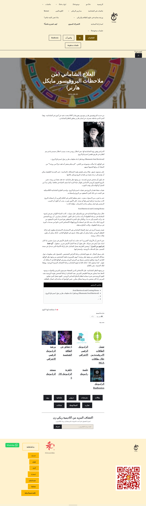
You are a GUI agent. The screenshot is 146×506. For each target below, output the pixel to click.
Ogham (33, 486)
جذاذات (59, 405)
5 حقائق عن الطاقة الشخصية (66, 350)
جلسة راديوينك (84, 371)
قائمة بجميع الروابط (30, 493)
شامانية (59, 398)
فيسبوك (33, 455)
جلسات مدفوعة (73, 45)
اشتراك (58, 426)
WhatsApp (11, 445)
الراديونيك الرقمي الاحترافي (83, 350)
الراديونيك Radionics (98, 385)
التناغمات (91, 38)
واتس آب (68, 38)
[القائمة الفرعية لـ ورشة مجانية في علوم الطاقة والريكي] (74, 17)
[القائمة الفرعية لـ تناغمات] (42, 4)
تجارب (87, 405)
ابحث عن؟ (138, 52)
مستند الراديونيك (51, 371)
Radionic (54, 38)
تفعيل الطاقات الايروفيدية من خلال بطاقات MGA (97, 354)
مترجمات (84, 398)
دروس (71, 398)
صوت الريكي (32, 480)
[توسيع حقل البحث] (138, 55)
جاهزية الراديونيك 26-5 (65, 373)
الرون (34, 468)
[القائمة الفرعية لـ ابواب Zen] (56, 4)
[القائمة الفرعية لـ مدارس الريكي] (68, 10)
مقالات (97, 398)
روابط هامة (31, 447)
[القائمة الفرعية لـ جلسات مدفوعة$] (88, 30)
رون (47, 398)
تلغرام (34, 462)
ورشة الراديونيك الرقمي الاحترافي (51, 352)
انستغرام (33, 474)
